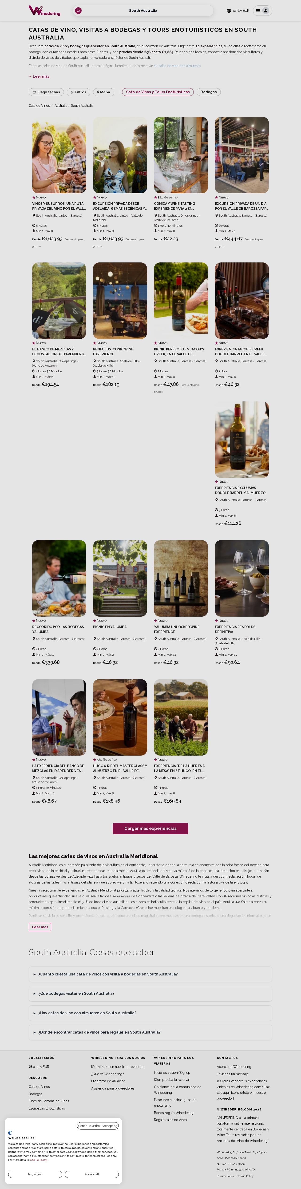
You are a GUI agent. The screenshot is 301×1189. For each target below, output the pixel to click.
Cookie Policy (38, 1159)
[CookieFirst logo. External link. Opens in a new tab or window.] (10, 1133)
